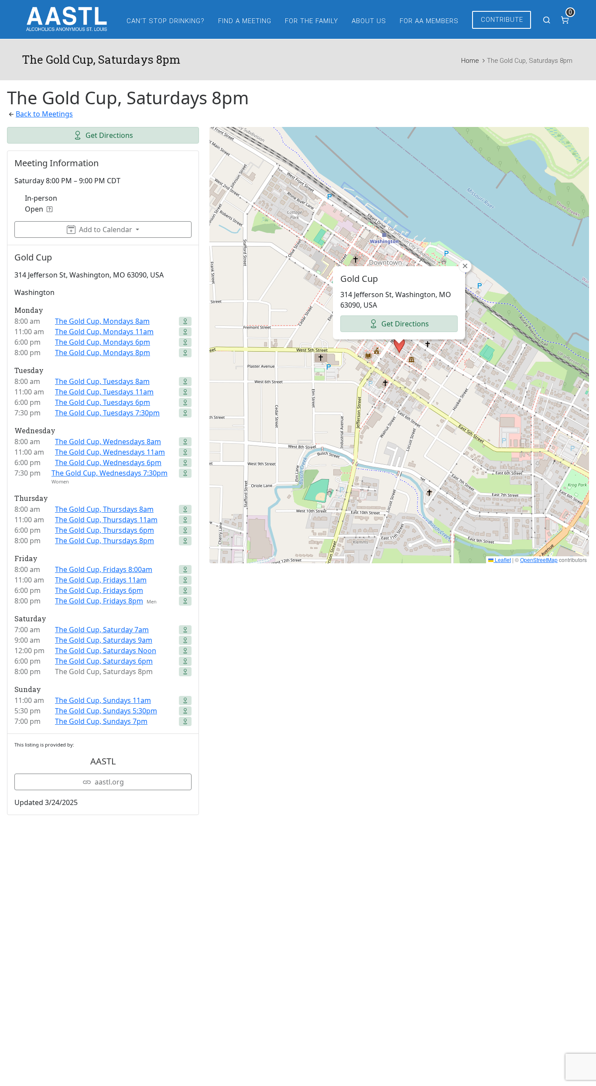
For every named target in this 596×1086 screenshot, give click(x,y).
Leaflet (502, 559)
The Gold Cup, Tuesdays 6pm (102, 402)
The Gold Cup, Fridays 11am (101, 580)
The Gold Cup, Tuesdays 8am (102, 381)
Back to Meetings (44, 114)
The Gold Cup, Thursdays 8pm (104, 540)
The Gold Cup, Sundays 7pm (101, 721)
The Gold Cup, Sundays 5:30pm (106, 711)
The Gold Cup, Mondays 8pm (102, 352)
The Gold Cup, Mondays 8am (102, 321)
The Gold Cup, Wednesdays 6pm (108, 462)
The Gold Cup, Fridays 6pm (99, 590)
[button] (399, 345)
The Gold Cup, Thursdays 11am (106, 519)
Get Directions (109, 135)
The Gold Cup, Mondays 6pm (102, 342)
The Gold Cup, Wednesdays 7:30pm (109, 473)
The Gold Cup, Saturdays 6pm (104, 661)
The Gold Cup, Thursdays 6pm (104, 530)
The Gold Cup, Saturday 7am (102, 629)
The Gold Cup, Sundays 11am (103, 700)
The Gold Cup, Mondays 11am (104, 331)
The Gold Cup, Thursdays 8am (104, 509)
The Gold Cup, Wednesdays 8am (108, 441)
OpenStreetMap (539, 559)
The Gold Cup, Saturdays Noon (105, 650)
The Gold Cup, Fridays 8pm (99, 601)
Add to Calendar (105, 229)
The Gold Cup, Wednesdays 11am (110, 452)
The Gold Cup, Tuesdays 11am (104, 392)
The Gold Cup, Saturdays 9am (103, 640)
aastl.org (109, 782)
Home (470, 61)
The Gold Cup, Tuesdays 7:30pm (107, 413)
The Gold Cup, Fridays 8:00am (103, 569)
